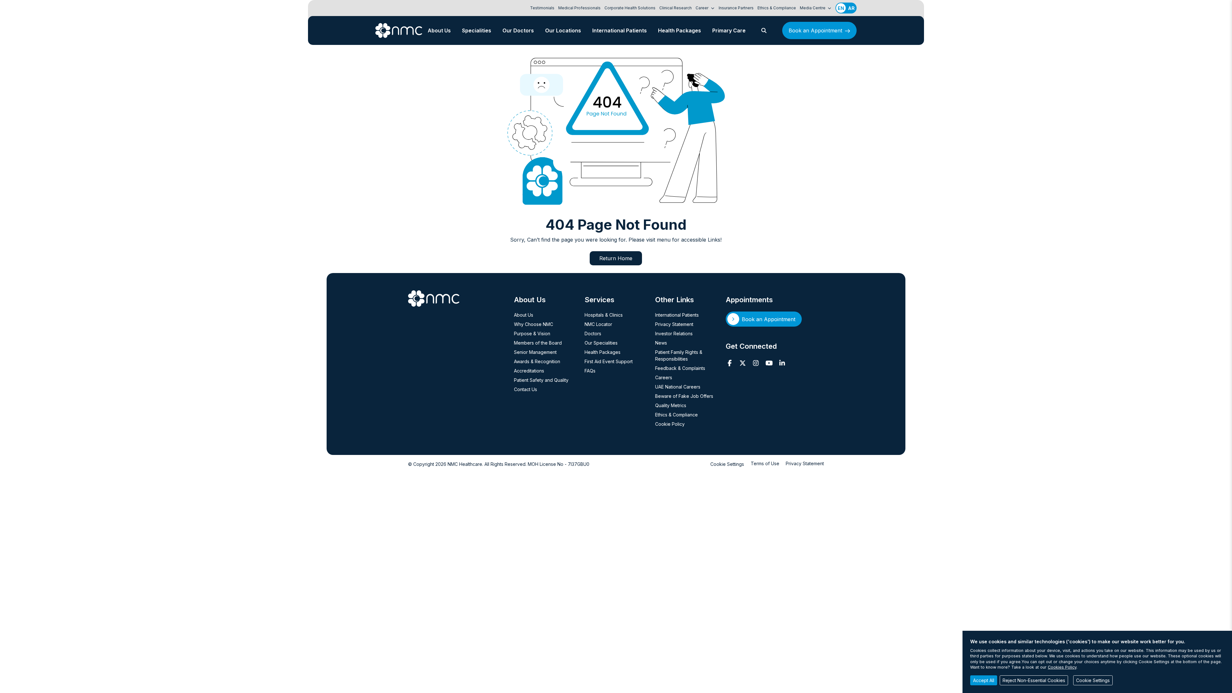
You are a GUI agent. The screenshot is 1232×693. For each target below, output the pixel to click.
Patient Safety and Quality (541, 380)
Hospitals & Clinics (604, 315)
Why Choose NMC (533, 324)
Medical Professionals (579, 7)
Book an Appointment (815, 30)
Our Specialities (601, 343)
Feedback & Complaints (680, 368)
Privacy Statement (674, 324)
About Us (439, 30)
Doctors (593, 333)
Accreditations (529, 370)
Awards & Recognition (537, 361)
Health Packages (679, 30)
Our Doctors (518, 30)
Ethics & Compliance (776, 7)
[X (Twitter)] (743, 363)
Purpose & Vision (532, 333)
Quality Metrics (670, 405)
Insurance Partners (736, 7)
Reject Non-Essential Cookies (1034, 680)
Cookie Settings (727, 464)
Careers (663, 377)
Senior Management (535, 352)
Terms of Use (765, 463)
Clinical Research (675, 7)
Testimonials (542, 7)
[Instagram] (756, 363)
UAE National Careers (677, 386)
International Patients (619, 30)
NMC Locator (598, 324)
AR (851, 8)
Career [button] (702, 7)
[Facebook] (730, 363)
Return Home (615, 258)
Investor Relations (674, 333)
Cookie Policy (670, 424)
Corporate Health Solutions (629, 7)
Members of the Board (538, 343)
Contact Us (525, 389)
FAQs (590, 370)
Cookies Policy (1062, 667)
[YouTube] (769, 363)
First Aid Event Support (609, 361)
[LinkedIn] (782, 363)
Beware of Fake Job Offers (684, 396)
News (661, 343)
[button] (764, 30)
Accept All (983, 680)
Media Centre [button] (813, 7)
